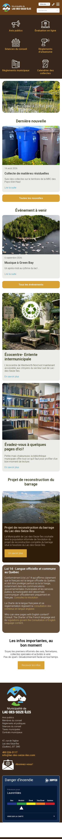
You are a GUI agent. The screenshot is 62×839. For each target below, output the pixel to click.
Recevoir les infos (31, 665)
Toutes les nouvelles (31, 198)
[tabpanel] (31, 97)
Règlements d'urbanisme (45, 50)
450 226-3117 (9, 752)
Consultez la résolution (26, 597)
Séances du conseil (16, 49)
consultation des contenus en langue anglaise (28, 607)
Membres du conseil (12, 720)
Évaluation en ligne (45, 30)
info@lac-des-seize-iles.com (18, 755)
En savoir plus (12, 376)
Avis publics (16, 30)
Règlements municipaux (15, 70)
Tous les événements (31, 284)
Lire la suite (10, 187)
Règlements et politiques (13, 723)
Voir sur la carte (15, 816)
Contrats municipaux (12, 732)
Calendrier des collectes (45, 72)
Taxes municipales (11, 729)
